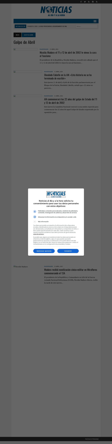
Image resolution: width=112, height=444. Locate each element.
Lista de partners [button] (38, 234)
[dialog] (56, 222)
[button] (56, 221)
